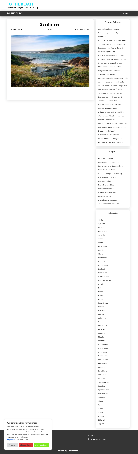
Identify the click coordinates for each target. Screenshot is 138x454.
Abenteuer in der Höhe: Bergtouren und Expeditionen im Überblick (112, 87)
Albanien (101, 227)
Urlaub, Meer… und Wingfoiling (111, 112)
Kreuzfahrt (102, 325)
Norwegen (102, 352)
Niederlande (103, 348)
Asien (100, 242)
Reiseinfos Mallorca (106, 189)
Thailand (101, 397)
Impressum (93, 435)
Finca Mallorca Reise (106, 170)
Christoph (49, 29)
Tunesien (101, 409)
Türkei (100, 412)
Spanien (101, 386)
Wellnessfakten (104, 196)
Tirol (100, 405)
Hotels (101, 284)
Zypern (101, 424)
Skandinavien (103, 382)
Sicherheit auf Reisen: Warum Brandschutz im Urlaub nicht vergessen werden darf (110, 97)
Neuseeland (103, 344)
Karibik (101, 314)
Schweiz (101, 378)
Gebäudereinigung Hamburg (110, 173)
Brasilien (101, 250)
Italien (101, 299)
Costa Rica (102, 258)
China (100, 254)
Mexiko (101, 337)
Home (125, 13)
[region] (28, 434)
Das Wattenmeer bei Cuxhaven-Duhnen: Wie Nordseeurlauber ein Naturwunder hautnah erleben (112, 59)
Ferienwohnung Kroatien (108, 162)
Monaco (101, 341)
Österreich (102, 356)
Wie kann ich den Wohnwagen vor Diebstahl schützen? (112, 129)
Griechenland (103, 276)
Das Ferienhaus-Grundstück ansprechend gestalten (109, 106)
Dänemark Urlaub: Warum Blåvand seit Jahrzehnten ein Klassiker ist (112, 42)
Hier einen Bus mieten (107, 177)
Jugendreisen (103, 303)
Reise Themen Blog (106, 185)
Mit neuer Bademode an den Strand (113, 123)
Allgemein (102, 231)
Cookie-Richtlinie (22, 440)
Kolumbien (102, 318)
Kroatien (101, 329)
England (101, 269)
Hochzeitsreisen (104, 280)
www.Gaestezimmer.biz (107, 200)
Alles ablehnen (25, 445)
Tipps (100, 401)
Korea (100, 322)
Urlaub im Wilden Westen (108, 135)
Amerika (101, 235)
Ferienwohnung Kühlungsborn (110, 166)
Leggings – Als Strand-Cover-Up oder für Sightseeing (111, 50)
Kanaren (101, 310)
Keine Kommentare (81, 29)
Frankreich (102, 273)
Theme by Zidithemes (68, 450)
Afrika (100, 220)
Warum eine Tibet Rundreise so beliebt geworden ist (111, 118)
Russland (102, 367)
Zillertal (101, 420)
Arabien (101, 239)
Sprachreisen (103, 390)
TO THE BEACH (20, 4)
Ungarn (101, 416)
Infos (100, 288)
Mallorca (101, 333)
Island (100, 295)
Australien (102, 246)
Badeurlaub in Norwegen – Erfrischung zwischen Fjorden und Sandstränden (112, 33)
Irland (100, 292)
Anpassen (12, 445)
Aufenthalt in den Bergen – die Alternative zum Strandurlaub (110, 140)
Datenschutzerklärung (97, 439)
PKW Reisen (103, 359)
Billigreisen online (105, 158)
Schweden (102, 375)
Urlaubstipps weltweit (107, 192)
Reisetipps (102, 363)
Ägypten (101, 224)
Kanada (101, 307)
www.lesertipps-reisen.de (108, 204)
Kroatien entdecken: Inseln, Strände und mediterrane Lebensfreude (113, 80)
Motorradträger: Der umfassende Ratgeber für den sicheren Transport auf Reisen (111, 70)
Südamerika (103, 393)
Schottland (102, 371)
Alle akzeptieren (41, 445)
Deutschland (103, 265)
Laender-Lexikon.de (106, 181)
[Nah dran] (49, 421)
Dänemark (102, 261)
